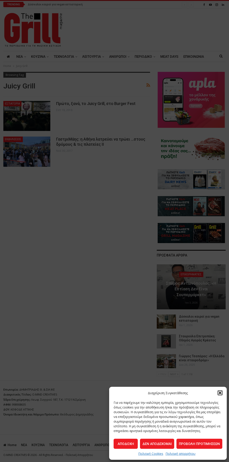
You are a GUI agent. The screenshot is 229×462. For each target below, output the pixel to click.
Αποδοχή (126, 444)
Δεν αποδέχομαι (157, 444)
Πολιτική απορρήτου (180, 453)
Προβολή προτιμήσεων (199, 444)
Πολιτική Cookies (150, 453)
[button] (220, 393)
